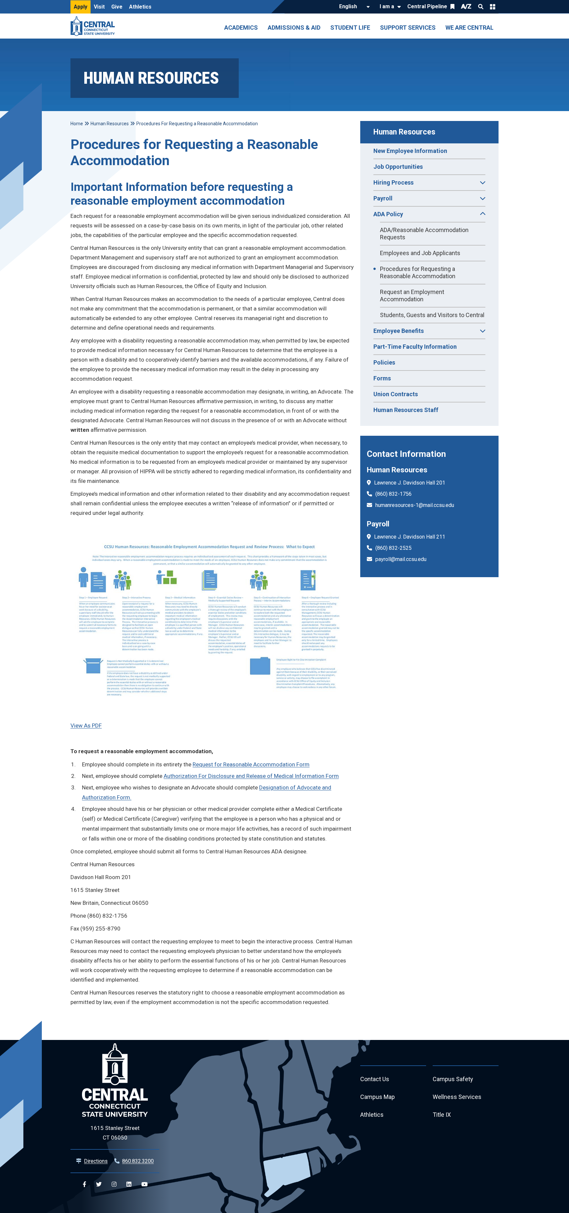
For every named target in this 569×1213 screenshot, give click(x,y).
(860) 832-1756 (393, 494)
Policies (384, 362)
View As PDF (86, 725)
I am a (387, 6)
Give (116, 7)
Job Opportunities (398, 166)
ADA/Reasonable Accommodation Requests (424, 233)
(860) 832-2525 (393, 548)
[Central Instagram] (114, 1184)
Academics (241, 27)
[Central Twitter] (99, 1184)
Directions (96, 1161)
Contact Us (374, 1079)
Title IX (442, 1114)
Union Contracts (395, 394)
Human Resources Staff (405, 409)
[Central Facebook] (84, 1184)
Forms (382, 378)
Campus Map (377, 1096)
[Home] (94, 26)
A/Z (466, 6)
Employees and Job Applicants (420, 253)
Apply (80, 7)
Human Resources (404, 132)
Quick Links (493, 6)
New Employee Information (410, 150)
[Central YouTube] (144, 1184)
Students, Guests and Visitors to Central (432, 314)
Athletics (140, 7)
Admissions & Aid (294, 27)
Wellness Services (457, 1096)
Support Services (408, 27)
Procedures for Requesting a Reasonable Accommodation (417, 272)
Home (76, 123)
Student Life (350, 27)
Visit (99, 7)
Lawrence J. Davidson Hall (404, 483)
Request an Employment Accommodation (412, 295)
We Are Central (470, 27)
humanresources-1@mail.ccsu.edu (414, 505)
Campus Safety (453, 1079)
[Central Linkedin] (128, 1184)
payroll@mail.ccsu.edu (400, 559)
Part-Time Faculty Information (415, 346)
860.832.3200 (138, 1161)
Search (481, 6)
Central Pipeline (427, 6)
